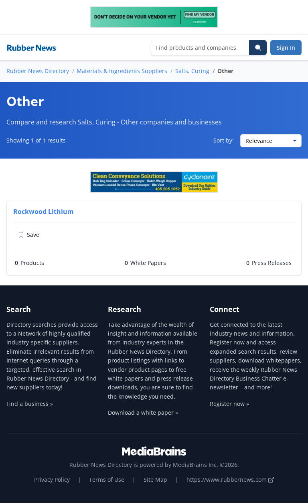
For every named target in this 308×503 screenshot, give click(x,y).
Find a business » (29, 403)
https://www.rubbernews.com (227, 479)
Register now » (229, 403)
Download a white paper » (143, 412)
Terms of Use (106, 479)
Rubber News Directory (37, 71)
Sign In (286, 47)
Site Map (155, 479)
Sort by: (223, 140)
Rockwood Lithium (43, 211)
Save (33, 234)
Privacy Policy (52, 479)
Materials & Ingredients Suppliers (122, 71)
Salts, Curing (192, 71)
